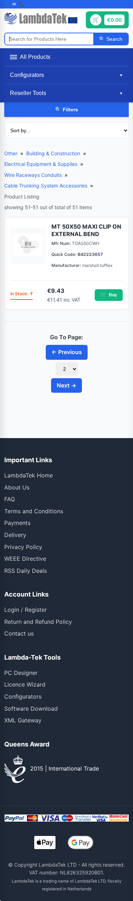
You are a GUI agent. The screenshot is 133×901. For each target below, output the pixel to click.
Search (113, 39)
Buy (108, 295)
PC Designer (21, 672)
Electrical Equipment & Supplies (40, 164)
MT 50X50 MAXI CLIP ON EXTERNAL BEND (86, 230)
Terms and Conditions (33, 511)
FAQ (9, 499)
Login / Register (25, 609)
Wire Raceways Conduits (33, 175)
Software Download (31, 708)
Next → (66, 385)
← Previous (66, 352)
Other (10, 153)
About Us (16, 487)
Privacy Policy (23, 546)
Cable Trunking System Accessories (45, 186)
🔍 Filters (66, 109)
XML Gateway (22, 720)
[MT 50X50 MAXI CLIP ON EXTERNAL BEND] (28, 246)
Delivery (15, 534)
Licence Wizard (24, 684)
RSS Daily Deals (25, 570)
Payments (17, 522)
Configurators (22, 696)
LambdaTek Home (28, 475)
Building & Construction (53, 153)
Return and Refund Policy (38, 621)
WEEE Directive (25, 558)
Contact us (19, 633)
